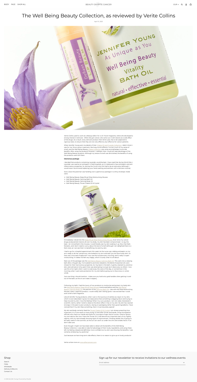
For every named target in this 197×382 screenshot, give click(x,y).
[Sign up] (184, 362)
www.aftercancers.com (88, 342)
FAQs (6, 364)
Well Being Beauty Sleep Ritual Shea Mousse (83, 287)
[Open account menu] (186, 4)
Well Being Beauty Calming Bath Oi (100, 261)
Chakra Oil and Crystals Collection (109, 145)
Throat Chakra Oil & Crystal (99, 310)
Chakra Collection (94, 149)
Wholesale (8, 367)
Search (6, 362)
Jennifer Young (13, 379)
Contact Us (8, 371)
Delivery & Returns (10, 369)
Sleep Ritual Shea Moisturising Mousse (98, 240)
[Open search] (182, 4)
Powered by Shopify (25, 379)
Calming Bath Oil (102, 289)
